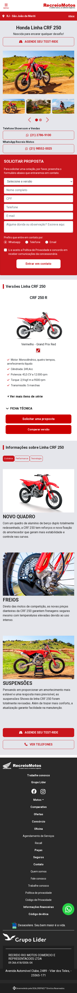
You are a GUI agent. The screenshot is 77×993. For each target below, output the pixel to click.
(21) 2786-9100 (40, 135)
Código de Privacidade (38, 899)
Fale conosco (38, 878)
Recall (38, 843)
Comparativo (38, 806)
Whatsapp (14, 242)
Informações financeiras (38, 906)
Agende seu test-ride (41, 41)
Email (53, 242)
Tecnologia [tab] (36, 458)
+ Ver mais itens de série (25, 396)
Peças (38, 850)
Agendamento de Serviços (38, 835)
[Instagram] (42, 791)
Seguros (38, 857)
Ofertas (38, 814)
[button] (6, 74)
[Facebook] (34, 791)
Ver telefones (41, 744)
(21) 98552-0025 (40, 148)
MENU (6, 8)
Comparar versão (39, 429)
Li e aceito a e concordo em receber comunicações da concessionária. (37, 251)
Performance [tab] (22, 458)
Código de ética (38, 914)
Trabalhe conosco (38, 775)
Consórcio (38, 821)
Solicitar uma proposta (38, 419)
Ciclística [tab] (8, 458)
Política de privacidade (38, 892)
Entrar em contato (38, 263)
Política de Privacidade (36, 249)
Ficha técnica (21, 408)
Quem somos (39, 871)
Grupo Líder (38, 782)
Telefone (35, 242)
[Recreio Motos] (59, 6)
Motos (37, 799)
